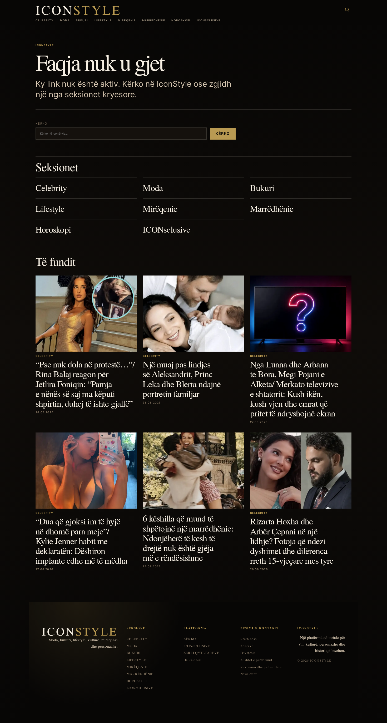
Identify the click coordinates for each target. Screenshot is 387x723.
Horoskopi (181, 20)
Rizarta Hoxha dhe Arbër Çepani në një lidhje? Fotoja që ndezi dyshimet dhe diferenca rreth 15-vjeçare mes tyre (292, 540)
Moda (65, 20)
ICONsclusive (209, 20)
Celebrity (45, 20)
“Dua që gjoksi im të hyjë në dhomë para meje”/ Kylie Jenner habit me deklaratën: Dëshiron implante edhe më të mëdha (81, 540)
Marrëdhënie (153, 20)
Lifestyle (103, 20)
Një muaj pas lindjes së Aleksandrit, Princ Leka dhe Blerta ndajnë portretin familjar (182, 379)
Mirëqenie (127, 20)
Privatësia (248, 653)
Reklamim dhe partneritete (261, 667)
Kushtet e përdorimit (256, 660)
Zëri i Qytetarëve (201, 653)
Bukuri (82, 20)
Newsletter (248, 674)
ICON (78, 10)
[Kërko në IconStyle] (347, 10)
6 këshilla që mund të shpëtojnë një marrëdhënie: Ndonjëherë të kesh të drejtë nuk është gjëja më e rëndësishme (188, 537)
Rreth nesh (248, 639)
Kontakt (246, 646)
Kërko (223, 134)
